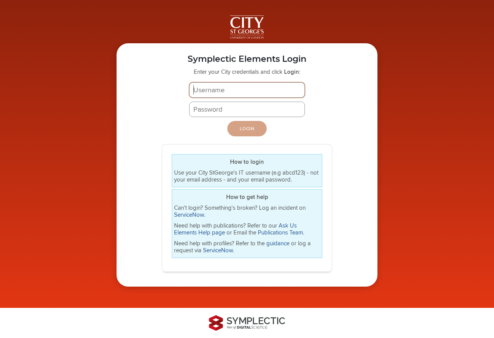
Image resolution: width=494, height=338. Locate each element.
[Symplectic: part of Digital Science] (247, 323)
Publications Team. (281, 232)
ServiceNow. (189, 215)
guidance (278, 243)
